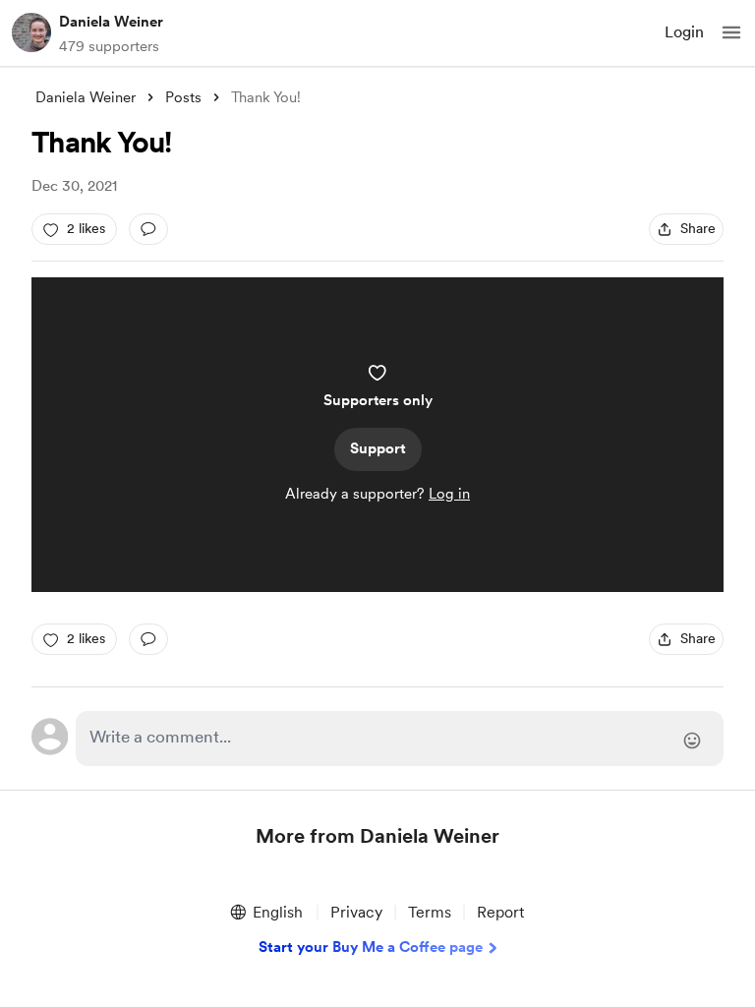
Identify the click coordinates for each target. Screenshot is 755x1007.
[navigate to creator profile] (31, 32)
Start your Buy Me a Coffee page (371, 947)
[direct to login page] (400, 738)
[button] (731, 32)
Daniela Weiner (111, 21)
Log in (449, 494)
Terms (429, 912)
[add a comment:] (148, 229)
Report (500, 912)
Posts (183, 97)
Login (684, 32)
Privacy (356, 912)
